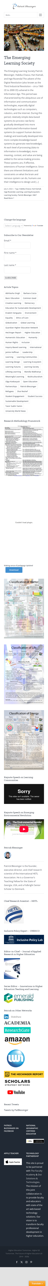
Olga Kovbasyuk (12, 381)
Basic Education (12, 298)
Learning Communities (27, 357)
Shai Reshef (22, 391)
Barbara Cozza (29, 293)
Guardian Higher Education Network (21, 327)
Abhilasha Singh (12, 293)
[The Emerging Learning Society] (24, 37)
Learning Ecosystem (32, 192)
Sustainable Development (16, 401)
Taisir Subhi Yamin (13, 406)
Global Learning (28, 322)
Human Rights (11, 342)
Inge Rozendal (9, 192)
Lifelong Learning (13, 371)
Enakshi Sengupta (13, 313)
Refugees (9, 391)
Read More (8, 198)
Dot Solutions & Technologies (34, 1178)
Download (14, 570)
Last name (10, 265)
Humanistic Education (15, 337)
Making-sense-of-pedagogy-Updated (18, 565)
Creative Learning (13, 303)
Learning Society (10, 195)
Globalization (11, 322)
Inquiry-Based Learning (15, 347)
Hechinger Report (13, 332)
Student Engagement (14, 396)
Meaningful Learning (14, 376)
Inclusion (26, 342)
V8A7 (35, 195)
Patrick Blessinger (25, 195)
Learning (19, 192)
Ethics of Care (22, 318)
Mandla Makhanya (32, 371)
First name (10, 252)
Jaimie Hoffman (12, 352)
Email (7, 240)
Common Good (29, 298)
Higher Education (32, 332)
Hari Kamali (36, 189)
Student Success (35, 396)
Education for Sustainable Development (23, 308)
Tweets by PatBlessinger (16, 1110)
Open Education (30, 381)
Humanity (33, 337)
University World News (15, 411)
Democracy (30, 303)
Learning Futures (13, 367)
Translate (40, 225)
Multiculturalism (35, 376)
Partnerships (11, 386)
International (35, 347)
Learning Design (12, 362)
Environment (30, 313)
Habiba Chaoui (25, 189)
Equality (9, 318)
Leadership (28, 352)
